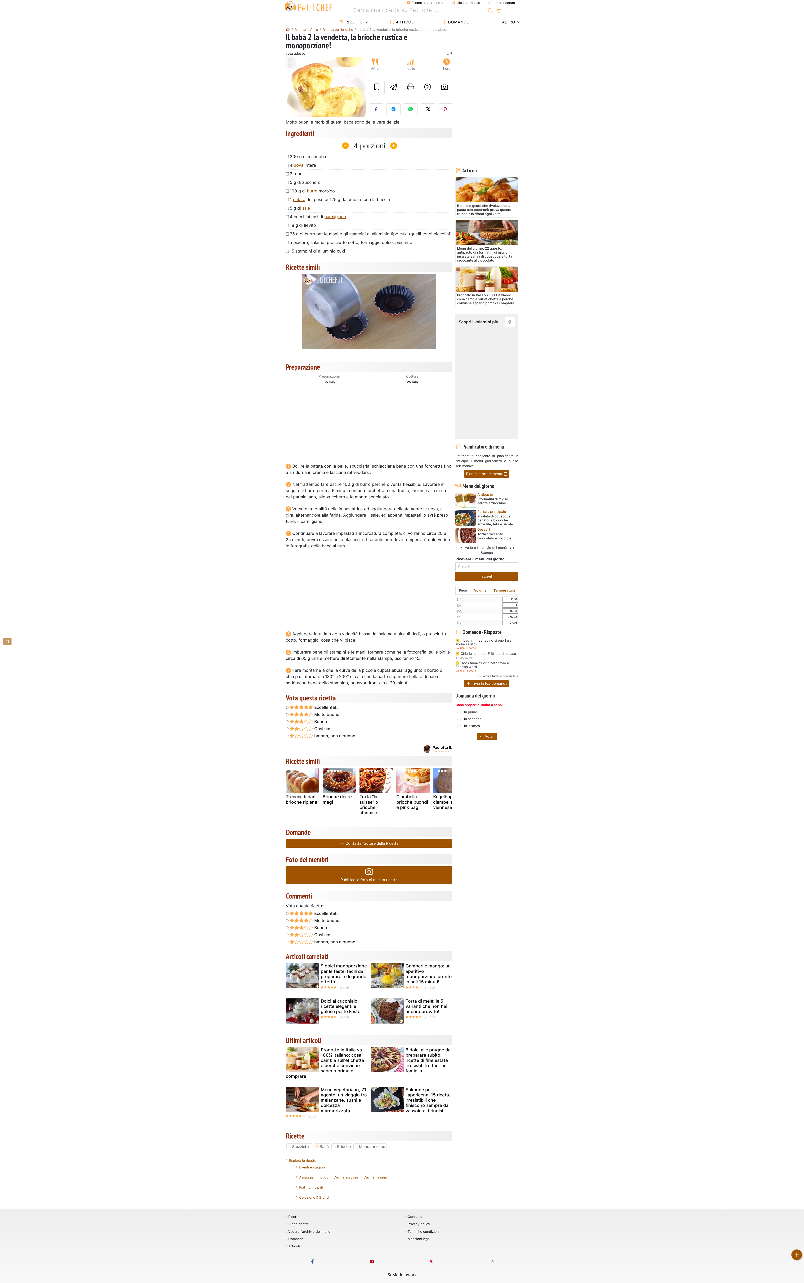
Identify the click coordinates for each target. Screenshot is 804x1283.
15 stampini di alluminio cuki (317, 251)
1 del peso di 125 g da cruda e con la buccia (340, 199)
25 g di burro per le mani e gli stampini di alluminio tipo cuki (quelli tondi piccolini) (371, 233)
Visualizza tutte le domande (496, 676)
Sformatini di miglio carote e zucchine (492, 501)
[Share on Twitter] (428, 109)
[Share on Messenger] (393, 109)
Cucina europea (346, 1177)
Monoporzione (372, 1146)
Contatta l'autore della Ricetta (371, 843)
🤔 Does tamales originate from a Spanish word (482, 665)
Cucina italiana (375, 1177)
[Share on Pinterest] (445, 109)
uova (298, 165)
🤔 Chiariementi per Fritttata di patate (485, 654)
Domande (458, 22)
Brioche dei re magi (337, 799)
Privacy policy (419, 1224)
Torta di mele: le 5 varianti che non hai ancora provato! (426, 1006)
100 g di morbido (312, 190)
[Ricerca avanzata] (498, 11)
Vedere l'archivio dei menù (485, 547)
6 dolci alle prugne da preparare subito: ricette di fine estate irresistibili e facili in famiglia (428, 1060)
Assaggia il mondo (314, 1177)
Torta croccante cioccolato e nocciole (494, 536)
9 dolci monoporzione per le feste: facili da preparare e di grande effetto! (344, 973)
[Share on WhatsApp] (411, 109)
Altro (508, 22)
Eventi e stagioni (312, 1167)
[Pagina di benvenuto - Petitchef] (288, 29)
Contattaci (416, 1217)
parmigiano (335, 216)
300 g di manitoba (308, 156)
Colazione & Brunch (314, 1197)
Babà (324, 1146)
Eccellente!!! (326, 707)
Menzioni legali (419, 1239)
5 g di (300, 208)
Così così (322, 728)
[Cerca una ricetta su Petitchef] (490, 10)
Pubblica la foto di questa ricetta (369, 880)
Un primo (470, 712)
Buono (320, 721)
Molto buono (326, 714)
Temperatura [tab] (504, 590)
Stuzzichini (301, 1146)
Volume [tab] (480, 590)
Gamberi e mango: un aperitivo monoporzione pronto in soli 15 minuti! (429, 973)
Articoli (405, 22)
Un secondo (472, 719)
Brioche (344, 1146)
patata (299, 199)
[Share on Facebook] (376, 109)
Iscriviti (487, 576)
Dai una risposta (465, 648)
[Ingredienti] (7, 641)
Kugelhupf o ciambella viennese (445, 802)
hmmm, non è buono (334, 735)
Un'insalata (471, 726)
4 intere (303, 165)
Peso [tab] (463, 590)
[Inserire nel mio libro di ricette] (377, 87)
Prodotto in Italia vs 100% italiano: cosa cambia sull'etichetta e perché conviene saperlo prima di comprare (325, 1063)
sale (306, 208)
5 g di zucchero (305, 182)
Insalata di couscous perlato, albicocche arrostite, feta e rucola (495, 520)
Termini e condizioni (423, 1232)
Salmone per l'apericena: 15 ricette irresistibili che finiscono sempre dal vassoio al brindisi (428, 1100)
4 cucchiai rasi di (318, 216)
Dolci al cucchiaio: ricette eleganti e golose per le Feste (340, 1006)
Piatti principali (311, 1187)
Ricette (353, 22)
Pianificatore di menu (484, 474)
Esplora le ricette (302, 1160)
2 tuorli (297, 173)
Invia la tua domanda (489, 683)
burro (312, 190)
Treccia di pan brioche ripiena (301, 799)
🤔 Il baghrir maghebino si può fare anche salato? (483, 642)
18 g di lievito (303, 225)
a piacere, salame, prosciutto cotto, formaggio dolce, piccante (351, 242)
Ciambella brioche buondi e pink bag (412, 802)
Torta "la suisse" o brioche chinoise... (370, 804)
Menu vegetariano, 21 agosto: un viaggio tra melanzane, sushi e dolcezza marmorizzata (344, 1100)
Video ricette (298, 1224)
